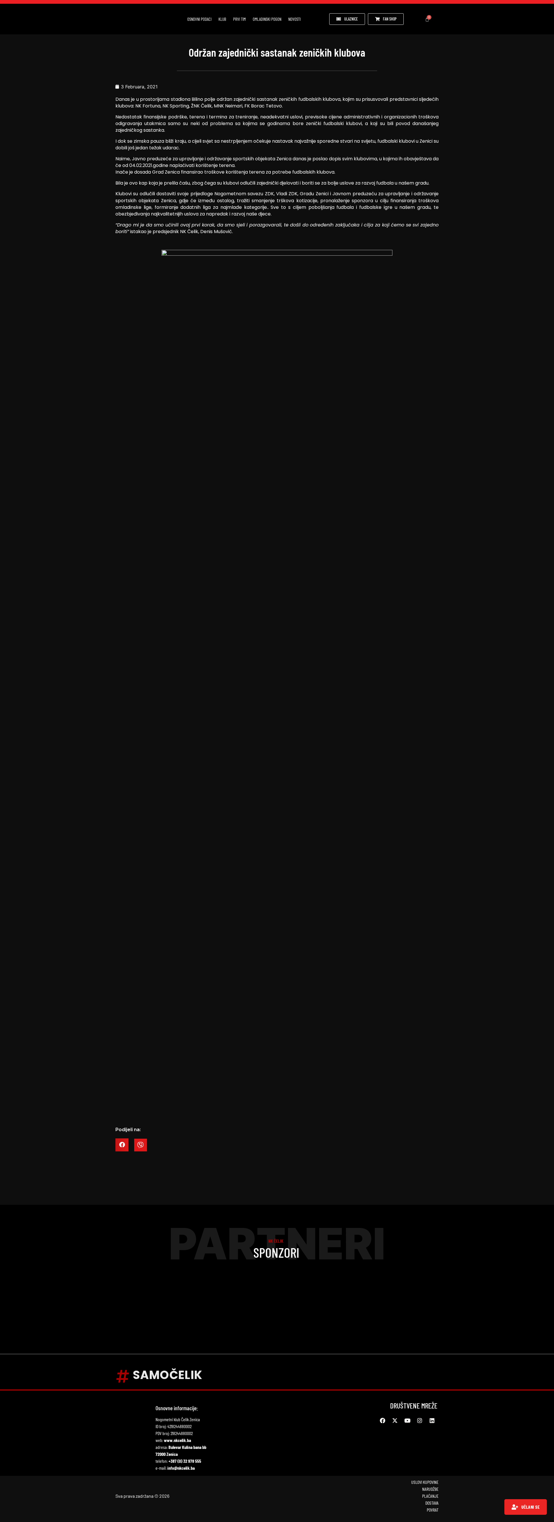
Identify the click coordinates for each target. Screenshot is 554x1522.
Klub (222, 19)
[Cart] (427, 19)
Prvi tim (239, 19)
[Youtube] (407, 1420)
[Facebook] (382, 1420)
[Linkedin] (431, 1420)
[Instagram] (419, 1420)
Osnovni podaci (199, 19)
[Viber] (140, 1145)
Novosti (294, 19)
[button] (121, 1144)
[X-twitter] (394, 1420)
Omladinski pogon (267, 19)
